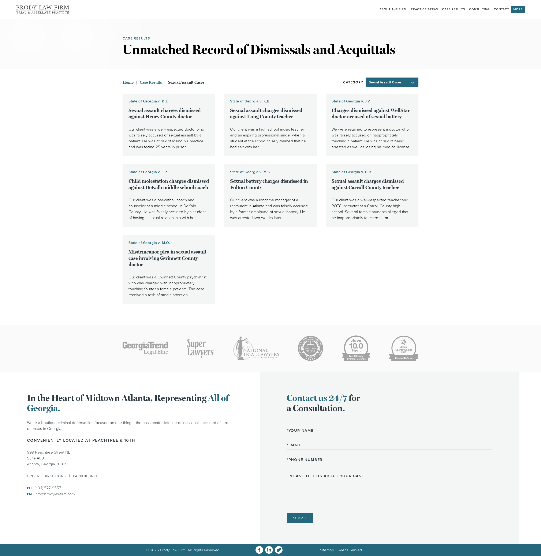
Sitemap (327, 550)
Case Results (453, 9)
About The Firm (393, 9)
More (518, 9)
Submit (300, 518)
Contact (501, 9)
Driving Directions (46, 476)
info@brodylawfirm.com (55, 494)
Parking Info (86, 476)
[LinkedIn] (269, 550)
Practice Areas (424, 9)
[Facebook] (259, 550)
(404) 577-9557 (48, 488)
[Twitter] (279, 550)
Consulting (479, 9)
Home (128, 82)
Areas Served (350, 550)
